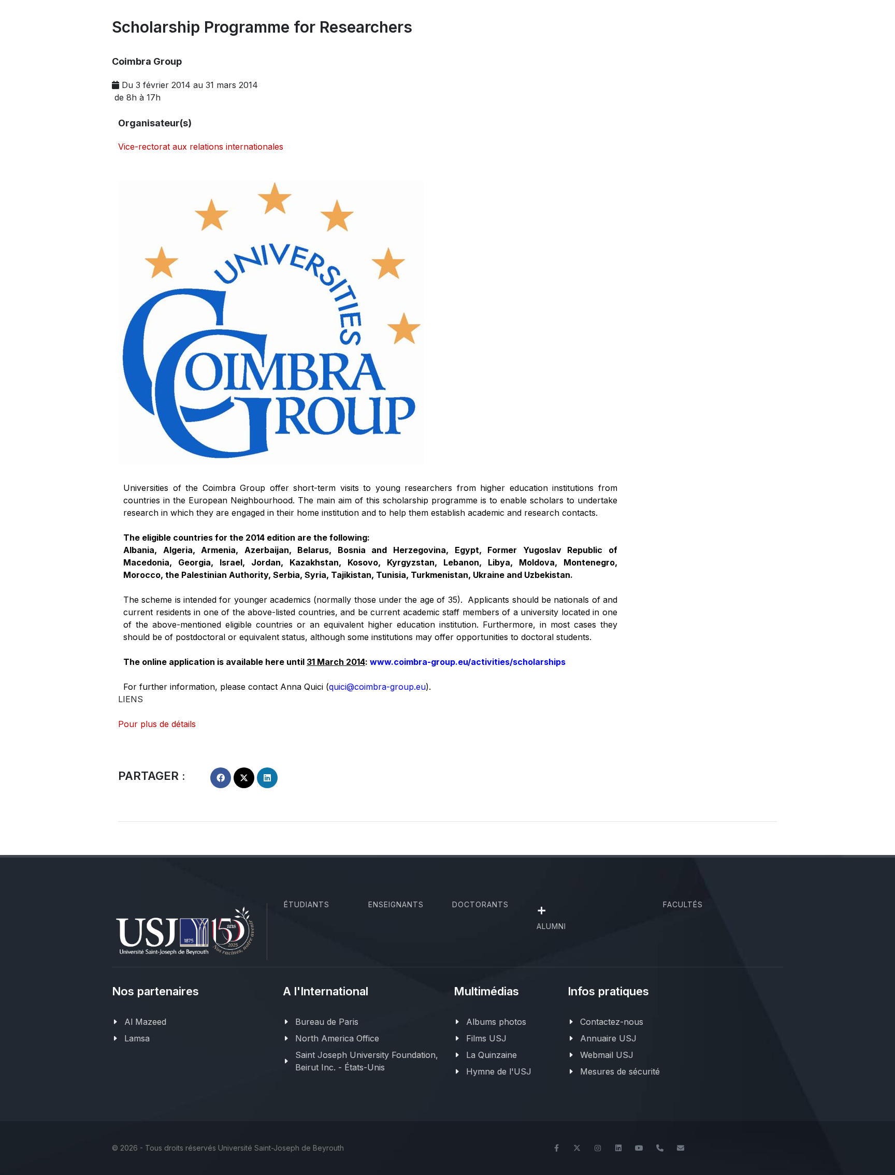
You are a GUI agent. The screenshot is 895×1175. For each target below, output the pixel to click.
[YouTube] (639, 1148)
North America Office (337, 1038)
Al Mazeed (145, 1022)
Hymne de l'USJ (498, 1071)
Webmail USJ (606, 1055)
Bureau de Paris (326, 1022)
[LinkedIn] (618, 1148)
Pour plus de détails (157, 724)
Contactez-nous (611, 1022)
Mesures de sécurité (620, 1071)
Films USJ (486, 1038)
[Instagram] (597, 1148)
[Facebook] (556, 1148)
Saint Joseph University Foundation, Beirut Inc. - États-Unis (366, 1061)
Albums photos (496, 1022)
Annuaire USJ (608, 1038)
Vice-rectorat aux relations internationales (200, 146)
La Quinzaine (491, 1055)
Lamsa (137, 1038)
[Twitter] (577, 1148)
